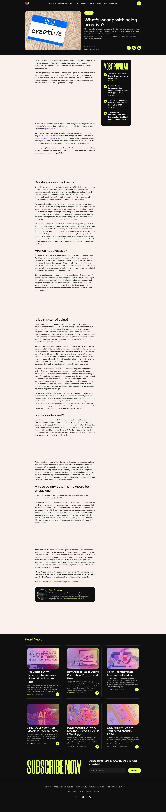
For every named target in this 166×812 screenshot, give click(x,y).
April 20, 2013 (49, 129)
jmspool (39, 495)
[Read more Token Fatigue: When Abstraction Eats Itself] (137, 689)
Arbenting (66, 599)
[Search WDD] (139, 3)
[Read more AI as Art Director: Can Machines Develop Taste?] (57, 743)
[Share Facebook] (129, 48)
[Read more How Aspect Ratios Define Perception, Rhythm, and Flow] (97, 693)
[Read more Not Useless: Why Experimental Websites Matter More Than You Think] (57, 694)
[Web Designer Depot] (27, 3)
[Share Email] (139, 48)
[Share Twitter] (134, 48)
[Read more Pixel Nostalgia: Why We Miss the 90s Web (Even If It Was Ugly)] (97, 747)
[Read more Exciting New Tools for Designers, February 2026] (137, 747)
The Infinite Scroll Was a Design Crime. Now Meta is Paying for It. (118, 76)
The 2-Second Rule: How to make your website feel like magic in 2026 (117, 102)
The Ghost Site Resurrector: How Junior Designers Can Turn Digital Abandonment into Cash (118, 115)
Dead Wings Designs (78, 599)
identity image (62, 581)
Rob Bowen (55, 590)
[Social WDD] (76, 797)
